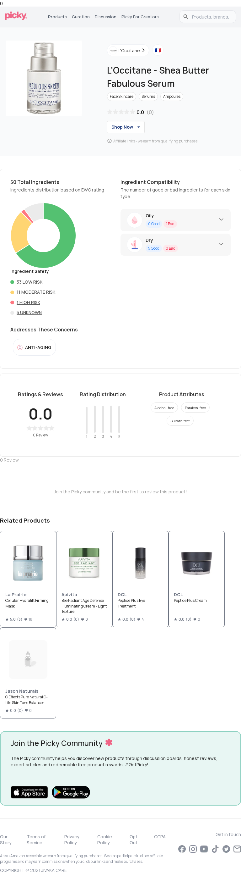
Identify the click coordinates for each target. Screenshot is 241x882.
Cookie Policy (104, 840)
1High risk (28, 302)
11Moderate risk (36, 292)
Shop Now (122, 127)
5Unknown (29, 312)
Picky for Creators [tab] (140, 16)
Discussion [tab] (105, 16)
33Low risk (29, 282)
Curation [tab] (81, 16)
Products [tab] (57, 16)
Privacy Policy (71, 840)
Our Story (6, 840)
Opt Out (133, 840)
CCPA (160, 837)
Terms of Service (36, 840)
